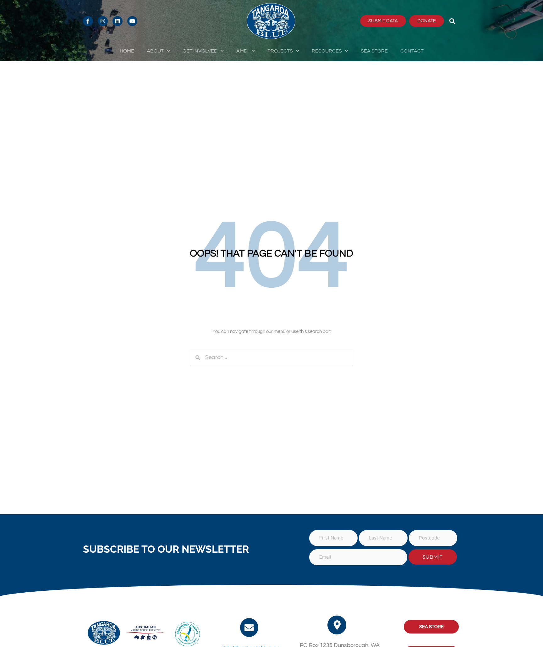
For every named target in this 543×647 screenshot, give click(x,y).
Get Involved (200, 50)
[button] (452, 21)
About (155, 50)
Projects (280, 50)
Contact (412, 50)
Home (127, 50)
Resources (327, 50)
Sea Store (374, 50)
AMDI (242, 50)
